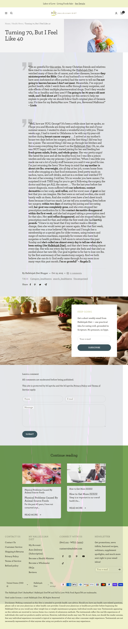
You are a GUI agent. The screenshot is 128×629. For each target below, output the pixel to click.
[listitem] (30, 285)
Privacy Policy (80, 386)
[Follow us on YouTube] (83, 556)
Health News (17, 24)
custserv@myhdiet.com (71, 549)
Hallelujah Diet (84, 70)
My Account (35, 545)
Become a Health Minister (41, 558)
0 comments (76, 273)
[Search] (11, 13)
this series (55, 67)
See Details (80, 4)
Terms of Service (13, 561)
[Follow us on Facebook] (63, 556)
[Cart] (121, 13)
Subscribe (94, 347)
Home (7, 24)
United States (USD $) (15, 584)
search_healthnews (62, 279)
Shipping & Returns (14, 552)
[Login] (116, 13)
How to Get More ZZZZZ (80, 489)
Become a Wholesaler (39, 563)
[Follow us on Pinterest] (76, 556)
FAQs (31, 568)
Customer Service (13, 547)
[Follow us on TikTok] (63, 563)
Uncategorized (81, 279)
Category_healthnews (41, 279)
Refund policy (11, 566)
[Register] (119, 569)
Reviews (33, 572)
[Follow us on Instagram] (69, 556)
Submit (30, 434)
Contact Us (10, 542)
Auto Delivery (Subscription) (36, 552)
